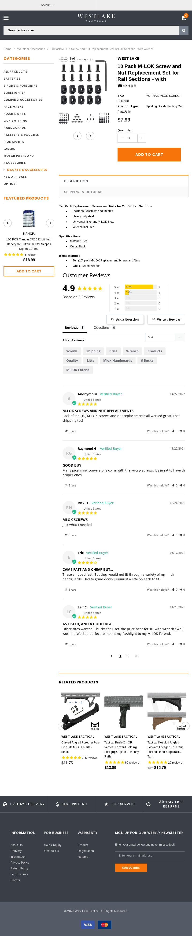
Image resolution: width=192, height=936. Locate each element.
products (155, 351)
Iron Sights (14, 142)
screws (72, 351)
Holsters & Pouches (21, 135)
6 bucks (147, 360)
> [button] (136, 656)
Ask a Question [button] (127, 319)
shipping (93, 351)
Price (113, 351)
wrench (132, 351)
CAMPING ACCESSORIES (23, 100)
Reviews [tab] (71, 327)
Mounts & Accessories (31, 49)
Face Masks (14, 107)
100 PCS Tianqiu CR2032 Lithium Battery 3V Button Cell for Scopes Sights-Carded (29, 244)
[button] (174, 431)
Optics (10, 184)
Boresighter (15, 93)
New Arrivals (15, 177)
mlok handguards (117, 360)
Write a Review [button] (168, 319)
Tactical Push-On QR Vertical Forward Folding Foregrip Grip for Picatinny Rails (121, 749)
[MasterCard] (104, 924)
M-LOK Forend (77, 370)
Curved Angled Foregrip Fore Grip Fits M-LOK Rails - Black (80, 747)
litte (90, 360)
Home (7, 49)
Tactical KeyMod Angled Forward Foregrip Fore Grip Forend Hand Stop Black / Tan (165, 749)
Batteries (12, 79)
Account (46, 5)
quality (72, 360)
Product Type (128, 106)
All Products (15, 72)
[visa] (88, 924)
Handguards (15, 128)
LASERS (9, 149)
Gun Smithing (16, 121)
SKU (121, 95)
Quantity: (125, 130)
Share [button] (72, 431)
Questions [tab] (102, 327)
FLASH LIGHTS (15, 114)
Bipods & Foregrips (20, 86)
